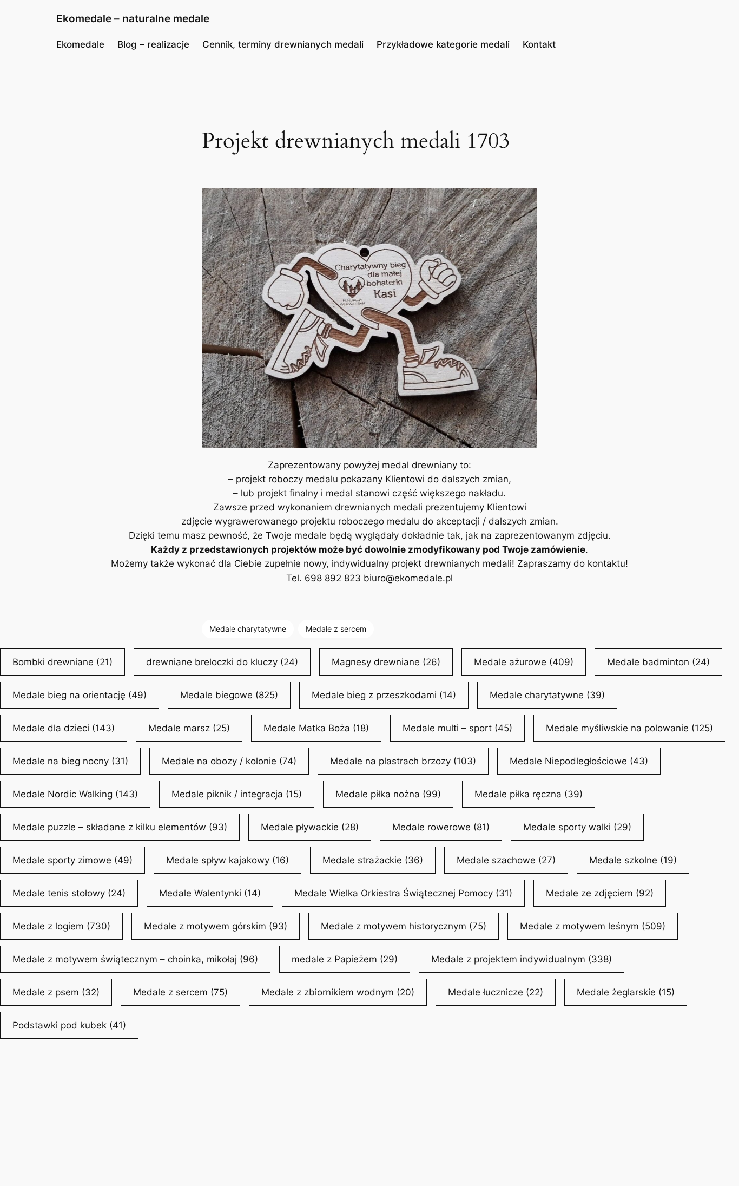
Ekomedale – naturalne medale (132, 18)
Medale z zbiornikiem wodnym (337, 992)
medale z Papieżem (345, 959)
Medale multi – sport (457, 728)
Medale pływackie (310, 827)
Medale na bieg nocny (70, 761)
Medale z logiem (61, 926)
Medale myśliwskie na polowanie (629, 728)
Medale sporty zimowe (72, 860)
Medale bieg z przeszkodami (384, 695)
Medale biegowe (229, 695)
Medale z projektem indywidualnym (521, 959)
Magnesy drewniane (386, 662)
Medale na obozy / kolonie (229, 761)
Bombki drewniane (62, 662)
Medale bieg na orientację (79, 695)
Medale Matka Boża (316, 728)
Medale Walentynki (210, 893)
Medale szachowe (506, 860)
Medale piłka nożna (388, 794)
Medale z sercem (336, 628)
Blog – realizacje (153, 44)
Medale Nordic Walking (75, 794)
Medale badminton (658, 662)
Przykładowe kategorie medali (443, 44)
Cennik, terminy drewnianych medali (283, 44)
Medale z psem (56, 992)
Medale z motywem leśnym (592, 926)
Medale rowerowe (441, 827)
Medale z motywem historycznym (403, 926)
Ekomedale (80, 44)
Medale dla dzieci (63, 728)
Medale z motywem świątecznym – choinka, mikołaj (135, 959)
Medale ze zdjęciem (600, 893)
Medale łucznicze (495, 992)
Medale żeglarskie (626, 992)
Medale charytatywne (247, 628)
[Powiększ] (523, 202)
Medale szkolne (633, 860)
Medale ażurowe (523, 662)
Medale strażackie (372, 860)
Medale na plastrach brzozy (403, 761)
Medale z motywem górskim (215, 926)
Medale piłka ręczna (528, 794)
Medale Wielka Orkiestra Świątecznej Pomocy (403, 893)
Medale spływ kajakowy (227, 860)
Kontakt (539, 44)
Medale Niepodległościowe (579, 761)
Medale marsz (189, 728)
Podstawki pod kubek (69, 1025)
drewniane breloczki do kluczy (222, 662)
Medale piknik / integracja (236, 794)
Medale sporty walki (577, 827)
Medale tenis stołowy (69, 893)
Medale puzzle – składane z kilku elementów (119, 827)
